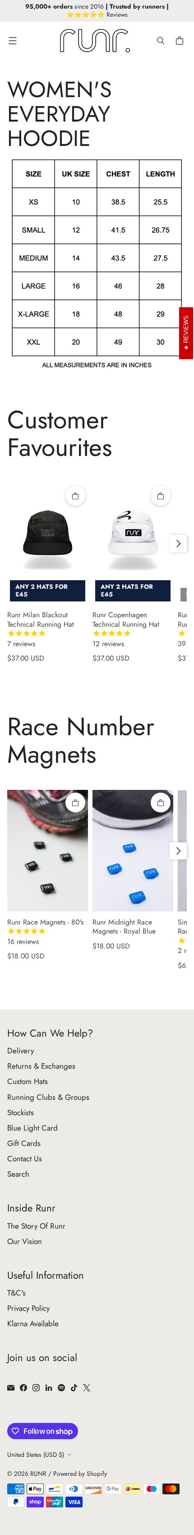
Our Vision (24, 1241)
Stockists (20, 1112)
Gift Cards (24, 1143)
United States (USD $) (35, 1454)
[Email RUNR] (11, 1387)
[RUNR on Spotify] (61, 1387)
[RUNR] (95, 40)
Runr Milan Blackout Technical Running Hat (40, 629)
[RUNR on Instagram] (36, 1387)
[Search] (161, 41)
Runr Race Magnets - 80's (45, 932)
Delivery (20, 1050)
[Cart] (181, 41)
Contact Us (24, 1158)
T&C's (16, 1292)
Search (18, 1174)
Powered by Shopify (80, 1473)
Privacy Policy (28, 1308)
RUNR (38, 1473)
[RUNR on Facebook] (23, 1387)
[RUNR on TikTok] (74, 1387)
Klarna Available (33, 1323)
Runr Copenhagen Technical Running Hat (125, 629)
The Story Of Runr (36, 1225)
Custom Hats (27, 1081)
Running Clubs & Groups (48, 1097)
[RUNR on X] (86, 1387)
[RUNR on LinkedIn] (48, 1387)
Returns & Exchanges (41, 1066)
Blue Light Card (32, 1127)
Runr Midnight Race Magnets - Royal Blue (124, 927)
